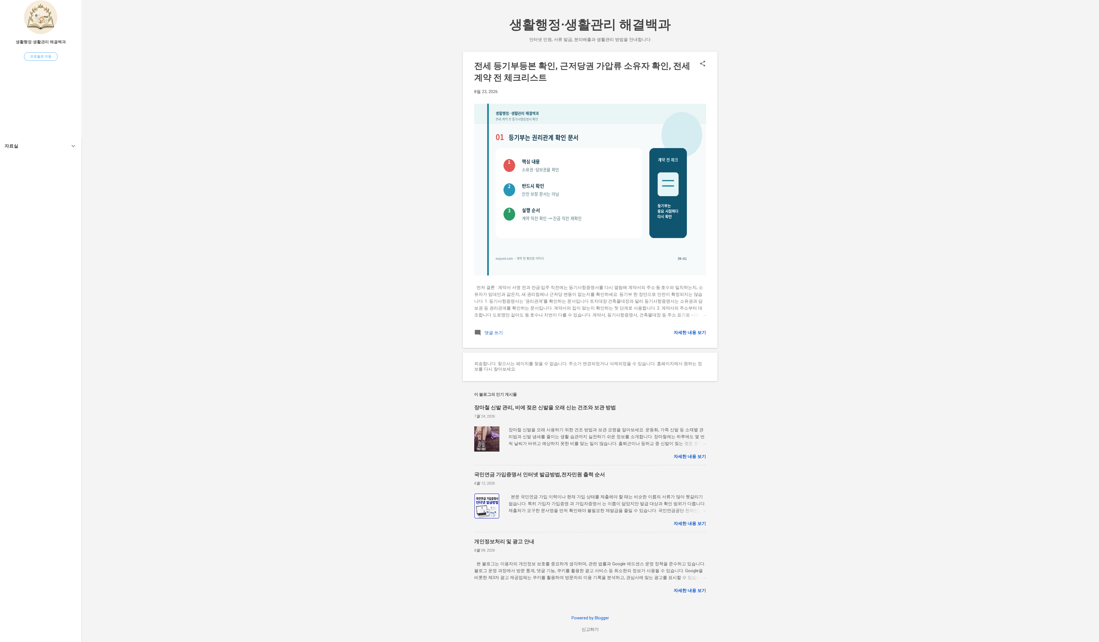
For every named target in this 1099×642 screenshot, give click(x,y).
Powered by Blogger (590, 618)
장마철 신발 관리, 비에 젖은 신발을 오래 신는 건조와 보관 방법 (545, 407)
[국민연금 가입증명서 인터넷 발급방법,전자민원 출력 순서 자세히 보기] (692, 510)
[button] (702, 64)
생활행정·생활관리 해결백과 (590, 24)
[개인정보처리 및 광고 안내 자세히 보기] (692, 577)
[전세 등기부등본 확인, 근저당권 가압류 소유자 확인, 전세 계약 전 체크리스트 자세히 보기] (692, 315)
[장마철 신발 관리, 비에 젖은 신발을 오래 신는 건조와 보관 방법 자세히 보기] (692, 443)
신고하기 (590, 629)
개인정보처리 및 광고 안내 (504, 541)
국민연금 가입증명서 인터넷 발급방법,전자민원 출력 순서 (539, 474)
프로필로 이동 (41, 56)
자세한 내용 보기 (690, 332)
